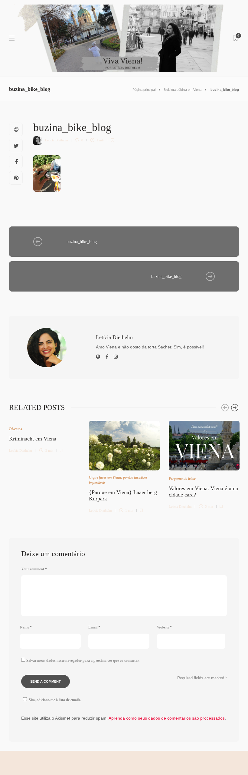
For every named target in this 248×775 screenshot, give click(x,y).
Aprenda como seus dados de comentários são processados (167, 718)
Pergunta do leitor (182, 479)
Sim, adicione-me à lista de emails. (55, 700)
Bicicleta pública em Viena (182, 89)
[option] (44, 435)
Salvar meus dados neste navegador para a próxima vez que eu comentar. (82, 660)
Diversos (15, 429)
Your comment (34, 569)
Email (94, 627)
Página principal (143, 89)
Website (164, 627)
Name (26, 627)
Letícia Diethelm (56, 140)
